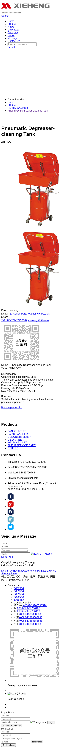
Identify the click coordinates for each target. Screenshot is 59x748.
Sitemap (6, 573)
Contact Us (14, 41)
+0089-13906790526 (35, 605)
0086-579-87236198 (28, 611)
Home (11, 21)
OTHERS (13, 448)
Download (13, 29)
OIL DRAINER (16, 439)
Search (5, 15)
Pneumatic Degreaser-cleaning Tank (28, 110)
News (11, 26)
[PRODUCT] (29, 52)
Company (13, 32)
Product (12, 24)
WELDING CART (17, 442)
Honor (11, 35)
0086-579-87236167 (28, 608)
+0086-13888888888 (30, 614)
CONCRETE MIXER (19, 437)
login (14, 573)
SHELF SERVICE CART (22, 445)
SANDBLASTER (17, 431)
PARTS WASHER (18, 107)
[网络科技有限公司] (25, 9)
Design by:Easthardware (15, 570)
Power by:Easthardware (42, 570)
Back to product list (11, 407)
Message (13, 38)
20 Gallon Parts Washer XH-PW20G (30, 313)
